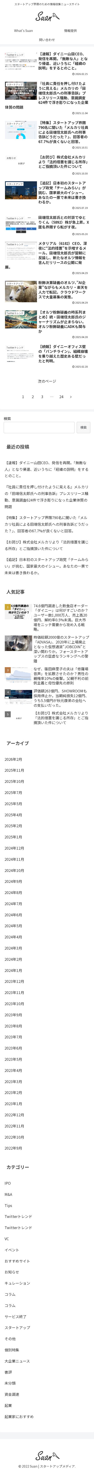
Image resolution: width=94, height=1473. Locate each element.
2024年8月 (13, 892)
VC (7, 1238)
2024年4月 (13, 937)
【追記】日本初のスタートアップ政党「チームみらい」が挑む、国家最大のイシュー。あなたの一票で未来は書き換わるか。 (47, 566)
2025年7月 (13, 792)
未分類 (10, 1383)
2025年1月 (13, 837)
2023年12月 (14, 981)
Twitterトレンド (18, 1216)
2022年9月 (13, 1148)
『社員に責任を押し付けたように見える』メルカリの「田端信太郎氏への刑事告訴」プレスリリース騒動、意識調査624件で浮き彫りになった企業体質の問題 (47, 496)
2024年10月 (14, 870)
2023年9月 (13, 1014)
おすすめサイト (17, 1261)
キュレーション (17, 1283)
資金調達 (12, 1394)
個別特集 (12, 1350)
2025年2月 (13, 825)
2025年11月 (14, 770)
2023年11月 (14, 992)
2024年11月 (14, 859)
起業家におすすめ (19, 1416)
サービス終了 (15, 1316)
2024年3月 (13, 948)
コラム (10, 1294)
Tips (8, 1205)
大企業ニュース (17, 1361)
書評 (8, 1372)
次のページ (47, 381)
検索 (7, 418)
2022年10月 (14, 1137)
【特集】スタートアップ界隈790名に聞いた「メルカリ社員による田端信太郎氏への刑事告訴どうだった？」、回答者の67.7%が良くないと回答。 (47, 524)
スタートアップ (17, 1327)
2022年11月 (14, 1126)
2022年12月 (14, 1114)
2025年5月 (13, 803)
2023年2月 (13, 1092)
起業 (8, 1405)
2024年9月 (13, 881)
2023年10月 (14, 1003)
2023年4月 (13, 1070)
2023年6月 (13, 1048)
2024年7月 (13, 903)
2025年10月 (14, 781)
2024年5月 (13, 925)
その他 (10, 1338)
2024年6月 (13, 914)
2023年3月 (13, 1081)
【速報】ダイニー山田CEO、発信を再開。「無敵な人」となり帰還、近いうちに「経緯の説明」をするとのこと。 (47, 469)
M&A (8, 1194)
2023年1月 (13, 1103)
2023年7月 (13, 1037)
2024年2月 (13, 959)
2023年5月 (13, 1059)
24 (61, 396)
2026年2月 (13, 759)
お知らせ (12, 1272)
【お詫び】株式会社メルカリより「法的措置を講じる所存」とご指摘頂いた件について (47, 545)
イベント (12, 1250)
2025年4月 (13, 814)
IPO (8, 1183)
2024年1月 (13, 970)
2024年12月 (14, 848)
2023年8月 (13, 1026)
